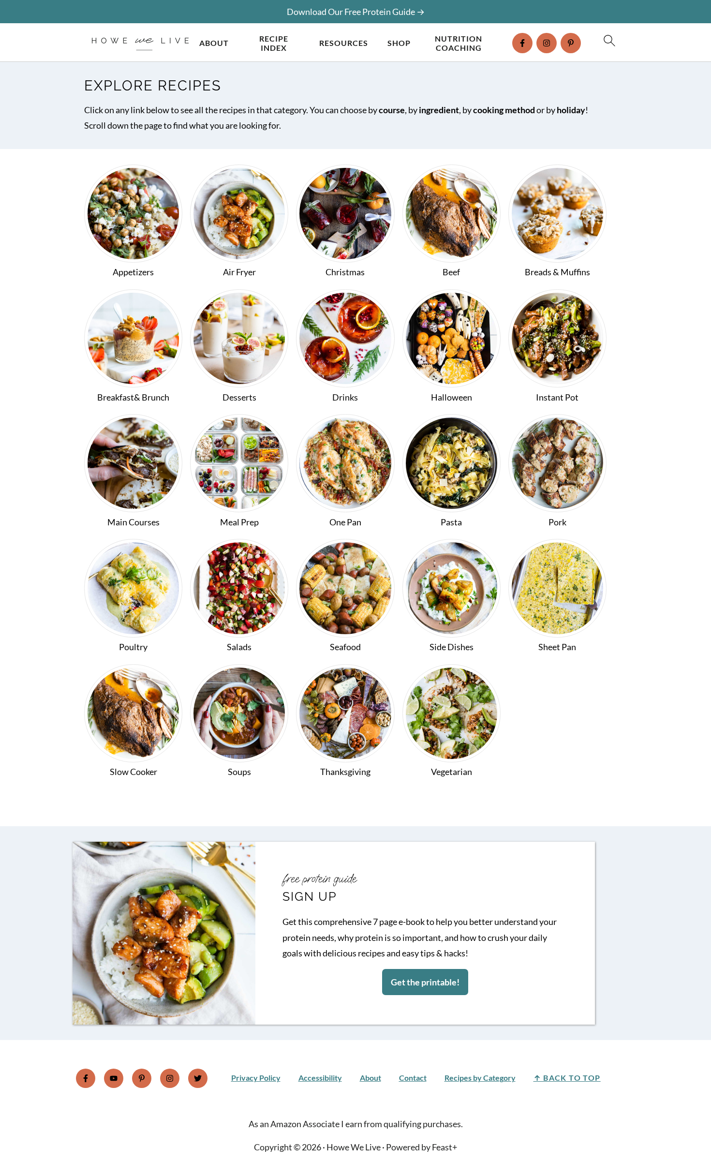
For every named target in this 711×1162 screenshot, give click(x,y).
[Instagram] (546, 43)
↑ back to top (567, 1077)
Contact (413, 1077)
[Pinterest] (571, 43)
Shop (399, 42)
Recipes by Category (480, 1077)
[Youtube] (113, 1078)
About (214, 42)
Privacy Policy (256, 1077)
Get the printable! (425, 982)
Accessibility (320, 1077)
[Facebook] (522, 43)
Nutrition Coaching (458, 43)
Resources (343, 42)
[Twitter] (197, 1078)
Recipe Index (273, 43)
